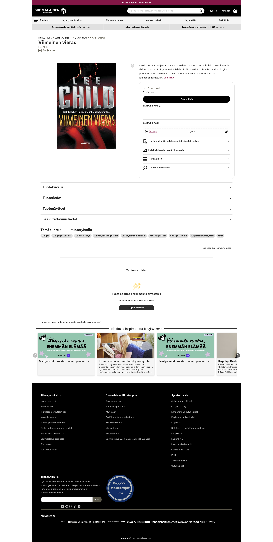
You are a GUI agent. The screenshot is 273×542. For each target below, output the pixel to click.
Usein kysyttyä (48, 401)
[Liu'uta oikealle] (238, 355)
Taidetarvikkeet (179, 460)
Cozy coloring (178, 406)
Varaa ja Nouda (49, 417)
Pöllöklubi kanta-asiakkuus (120, 417)
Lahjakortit (177, 433)
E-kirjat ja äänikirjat (62, 236)
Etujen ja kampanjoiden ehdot (56, 428)
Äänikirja (153, 132)
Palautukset (47, 406)
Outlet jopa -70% (180, 449)
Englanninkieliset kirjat (183, 417)
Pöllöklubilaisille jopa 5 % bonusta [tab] (166, 150)
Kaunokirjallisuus (158, 236)
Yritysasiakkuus (114, 422)
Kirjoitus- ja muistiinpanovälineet (188, 428)
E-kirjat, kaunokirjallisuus (106, 236)
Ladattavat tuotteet (63, 38)
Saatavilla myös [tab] (151, 122)
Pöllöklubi (224, 20)
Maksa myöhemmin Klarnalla (137, 27)
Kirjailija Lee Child (178, 236)
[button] (41, 20)
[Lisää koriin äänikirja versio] (226, 131)
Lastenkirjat (177, 438)
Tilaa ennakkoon (114, 20)
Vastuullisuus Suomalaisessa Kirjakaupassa (128, 438)
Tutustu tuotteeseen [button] (159, 167)
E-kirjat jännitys (83, 236)
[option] (71, 27)
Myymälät (190, 20)
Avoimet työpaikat (116, 406)
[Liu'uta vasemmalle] (35, 355)
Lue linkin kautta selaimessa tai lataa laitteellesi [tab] (173, 141)
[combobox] (165, 11)
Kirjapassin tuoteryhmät (202, 236)
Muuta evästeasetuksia (53, 433)
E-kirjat (45, 236)
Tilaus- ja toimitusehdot (53, 422)
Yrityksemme (112, 433)
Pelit (173, 455)
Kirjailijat (176, 422)
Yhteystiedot (112, 428)
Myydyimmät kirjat (72, 20)
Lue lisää (169, 77)
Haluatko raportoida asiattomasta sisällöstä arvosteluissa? (71, 322)
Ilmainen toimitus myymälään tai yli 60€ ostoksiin (203, 27)
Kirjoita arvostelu (136, 308)
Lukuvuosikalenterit (181, 444)
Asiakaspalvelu (154, 20)
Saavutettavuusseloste (52, 438)
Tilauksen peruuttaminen (53, 411)
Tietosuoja (46, 444)
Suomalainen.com (144, 538)
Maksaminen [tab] (155, 158)
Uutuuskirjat (177, 466)
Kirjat (49, 38)
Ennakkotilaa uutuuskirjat (184, 411)
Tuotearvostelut (49, 449)
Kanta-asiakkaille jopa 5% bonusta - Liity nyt (71, 27)
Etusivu (41, 38)
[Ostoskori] (235, 10)
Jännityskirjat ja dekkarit (133, 236)
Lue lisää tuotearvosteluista (216, 248)
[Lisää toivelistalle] (132, 66)
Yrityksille (212, 10)
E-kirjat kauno (81, 38)
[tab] (136, 187)
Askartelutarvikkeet (181, 401)
